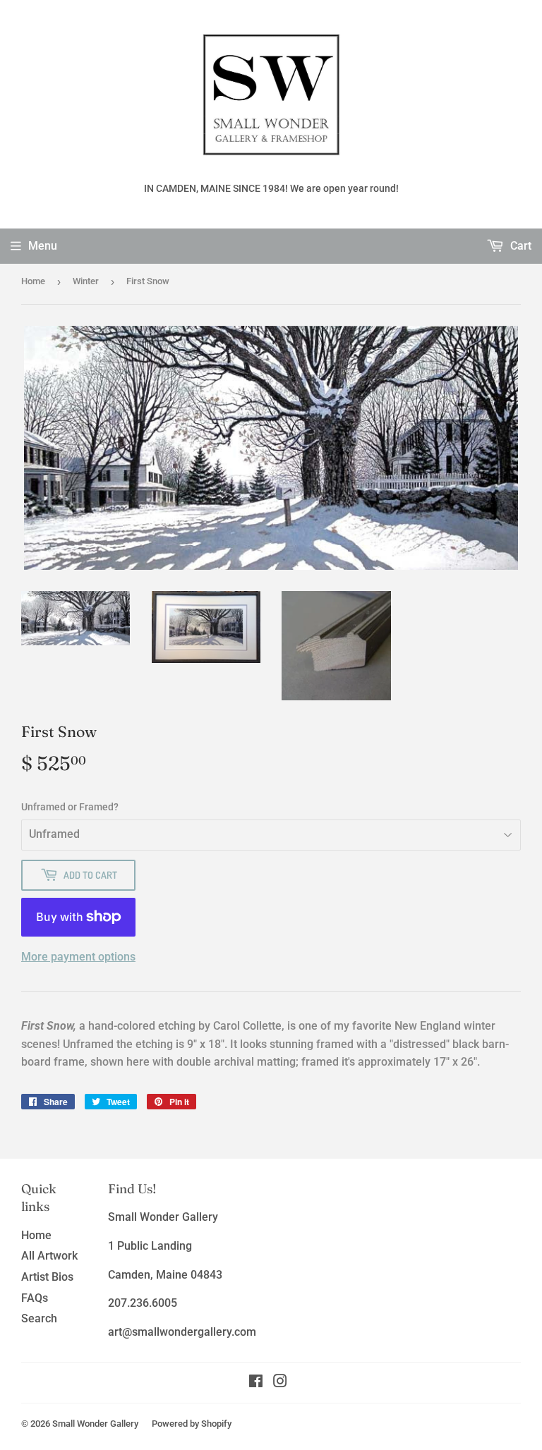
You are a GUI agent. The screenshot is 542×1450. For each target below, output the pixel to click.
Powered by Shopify (191, 1423)
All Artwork (49, 1255)
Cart (519, 245)
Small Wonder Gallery (95, 1423)
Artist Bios (47, 1277)
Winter (86, 281)
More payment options (78, 956)
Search (39, 1318)
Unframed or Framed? (70, 806)
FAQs (34, 1298)
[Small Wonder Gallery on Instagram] (280, 1382)
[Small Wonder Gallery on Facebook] (255, 1382)
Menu (42, 245)
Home (33, 281)
